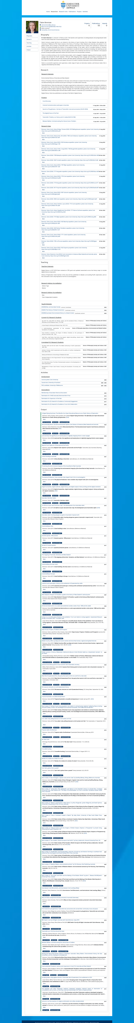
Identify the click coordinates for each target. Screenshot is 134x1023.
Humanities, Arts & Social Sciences (50, 30)
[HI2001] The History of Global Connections (53, 310)
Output (28, 50)
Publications (72, 11)
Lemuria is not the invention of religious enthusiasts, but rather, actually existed (63, 1001)
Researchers (54, 11)
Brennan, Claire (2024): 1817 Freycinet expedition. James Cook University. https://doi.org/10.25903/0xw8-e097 (70, 187)
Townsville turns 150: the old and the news (53, 931)
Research (29, 39)
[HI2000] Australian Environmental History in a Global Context (58, 313)
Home (48, 11)
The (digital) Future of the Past (51, 113)
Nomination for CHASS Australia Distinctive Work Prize (56, 395)
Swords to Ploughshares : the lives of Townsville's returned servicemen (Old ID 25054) (65, 109)
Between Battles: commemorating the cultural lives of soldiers (58, 942)
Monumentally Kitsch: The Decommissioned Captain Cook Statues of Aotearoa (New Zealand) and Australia (70, 424)
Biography (29, 36)
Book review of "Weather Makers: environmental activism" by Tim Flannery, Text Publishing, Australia (68, 864)
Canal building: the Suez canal (50, 564)
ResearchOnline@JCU (64, 422)
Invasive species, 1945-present (50, 535)
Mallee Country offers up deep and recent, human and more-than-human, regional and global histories (69, 640)
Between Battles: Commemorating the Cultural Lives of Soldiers (59, 121)
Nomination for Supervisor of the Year (52, 398)
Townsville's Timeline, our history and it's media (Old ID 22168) (59, 117)
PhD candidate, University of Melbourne (52, 385)
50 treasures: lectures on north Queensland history (55, 687)
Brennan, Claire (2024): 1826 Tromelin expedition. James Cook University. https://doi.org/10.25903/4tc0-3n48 (70, 160)
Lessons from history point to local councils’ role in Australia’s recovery (60, 664)
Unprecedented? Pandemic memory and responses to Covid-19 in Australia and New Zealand (66, 966)
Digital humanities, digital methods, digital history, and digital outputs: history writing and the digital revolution (71, 486)
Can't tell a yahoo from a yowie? (50, 768)
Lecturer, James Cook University (50, 379)
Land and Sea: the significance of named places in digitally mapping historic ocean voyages (66, 435)
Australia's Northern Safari (49, 498)
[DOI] (67, 417)
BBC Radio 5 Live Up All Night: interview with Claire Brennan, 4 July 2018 (60, 920)
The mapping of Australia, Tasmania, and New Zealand (56, 554)
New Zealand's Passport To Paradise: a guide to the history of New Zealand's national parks (66, 594)
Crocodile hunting (46, 749)
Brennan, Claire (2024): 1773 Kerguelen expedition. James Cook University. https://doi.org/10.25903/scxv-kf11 (70, 183)
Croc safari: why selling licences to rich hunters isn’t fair (56, 718)
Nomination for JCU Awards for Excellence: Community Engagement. (60, 401)
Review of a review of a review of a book (52, 758)
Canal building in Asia (47, 526)
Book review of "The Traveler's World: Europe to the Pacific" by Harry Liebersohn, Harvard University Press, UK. (71, 840)
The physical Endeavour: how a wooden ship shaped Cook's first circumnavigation (63, 477)
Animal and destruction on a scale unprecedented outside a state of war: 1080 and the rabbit (66, 606)
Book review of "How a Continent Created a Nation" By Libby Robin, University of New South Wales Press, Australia (72, 816)
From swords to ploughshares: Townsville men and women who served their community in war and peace (70, 908)
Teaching (29, 43)
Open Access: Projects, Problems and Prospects (54, 629)
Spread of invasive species (49, 545)
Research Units (63, 11)
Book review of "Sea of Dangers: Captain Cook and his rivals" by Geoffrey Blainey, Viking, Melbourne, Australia (71, 777)
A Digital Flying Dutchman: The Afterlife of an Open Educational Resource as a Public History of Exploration (70, 413)
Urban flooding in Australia (49, 456)
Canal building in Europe (48, 574)
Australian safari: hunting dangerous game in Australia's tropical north (60, 515)
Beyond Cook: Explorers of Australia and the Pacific (55, 445)
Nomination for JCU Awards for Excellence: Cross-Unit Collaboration (59, 404)
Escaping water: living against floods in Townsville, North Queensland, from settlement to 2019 (67, 977)
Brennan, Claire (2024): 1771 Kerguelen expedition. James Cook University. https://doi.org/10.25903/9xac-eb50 (70, 171)
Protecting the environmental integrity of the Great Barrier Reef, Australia (61, 466)
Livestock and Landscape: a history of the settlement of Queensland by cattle (62, 583)
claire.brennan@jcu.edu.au (48, 25)
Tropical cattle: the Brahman (49, 730)
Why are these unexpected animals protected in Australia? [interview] (60, 897)
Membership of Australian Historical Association (54, 392)
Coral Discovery (47, 101)
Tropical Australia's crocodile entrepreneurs (53, 696)
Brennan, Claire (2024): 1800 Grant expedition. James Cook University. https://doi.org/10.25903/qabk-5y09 (69, 199)
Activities (85, 11)
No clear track (45, 739)
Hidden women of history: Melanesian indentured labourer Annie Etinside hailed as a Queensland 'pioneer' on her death (72, 652)
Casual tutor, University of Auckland (51, 382)
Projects (79, 11)
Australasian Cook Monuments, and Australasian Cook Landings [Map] (60, 888)
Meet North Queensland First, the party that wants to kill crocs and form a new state (64, 676)
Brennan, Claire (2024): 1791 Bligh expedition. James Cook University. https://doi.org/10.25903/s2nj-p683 (69, 217)
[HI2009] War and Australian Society (51, 307)
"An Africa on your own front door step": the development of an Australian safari (63, 505)
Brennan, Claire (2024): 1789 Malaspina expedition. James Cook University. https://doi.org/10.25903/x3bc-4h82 (70, 155)
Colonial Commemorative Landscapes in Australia (56, 105)
